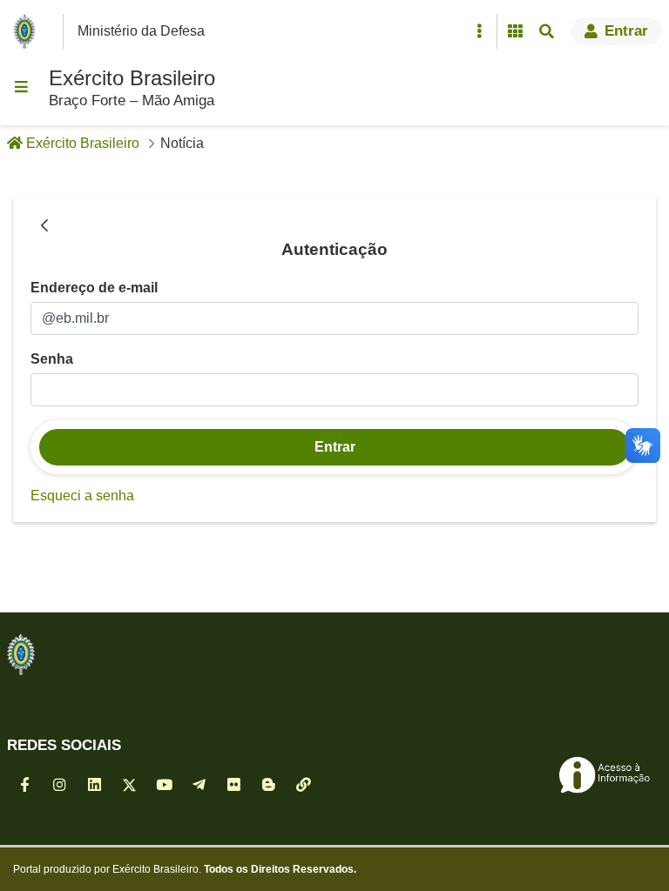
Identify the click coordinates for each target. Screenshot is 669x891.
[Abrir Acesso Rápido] (479, 31)
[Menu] (21, 87)
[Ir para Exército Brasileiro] (28, 31)
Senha (51, 359)
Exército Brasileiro (132, 78)
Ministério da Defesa (141, 30)
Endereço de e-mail (94, 287)
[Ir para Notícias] (21, 654)
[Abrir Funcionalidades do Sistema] (515, 31)
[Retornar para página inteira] (44, 226)
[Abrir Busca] (546, 31)
